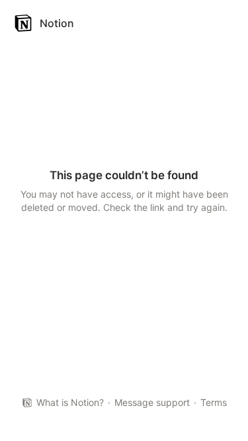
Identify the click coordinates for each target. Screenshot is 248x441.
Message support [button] (152, 402)
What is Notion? (70, 402)
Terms (213, 402)
